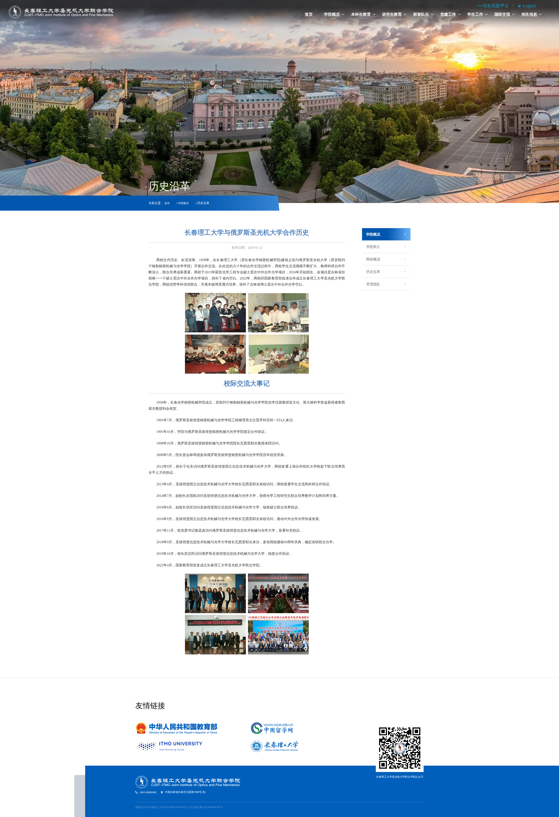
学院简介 (373, 247)
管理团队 (373, 284)
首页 (309, 14)
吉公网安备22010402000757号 (206, 807)
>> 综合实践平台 (493, 5)
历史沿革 (373, 271)
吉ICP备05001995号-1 (176, 807)
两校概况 (373, 259)
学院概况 (183, 203)
